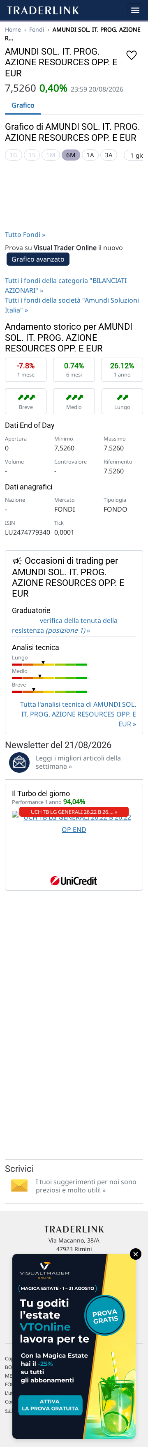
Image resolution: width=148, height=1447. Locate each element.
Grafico (23, 105)
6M (71, 155)
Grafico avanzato (38, 259)
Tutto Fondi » (25, 234)
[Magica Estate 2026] (74, 1346)
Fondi (36, 29)
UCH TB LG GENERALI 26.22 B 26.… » (74, 811)
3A (109, 155)
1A (90, 155)
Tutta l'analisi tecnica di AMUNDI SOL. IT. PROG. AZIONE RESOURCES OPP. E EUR (78, 714)
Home (13, 29)
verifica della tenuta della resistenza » (65, 625)
